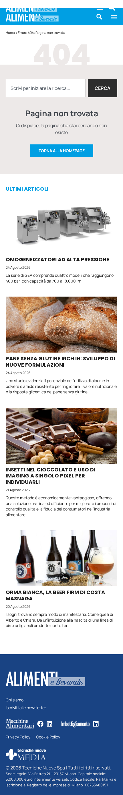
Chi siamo (14, 700)
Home (10, 32)
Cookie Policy (48, 737)
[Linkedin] (49, 724)
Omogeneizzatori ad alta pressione (57, 259)
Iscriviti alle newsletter (26, 707)
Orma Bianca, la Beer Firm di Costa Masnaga (55, 595)
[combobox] (46, 88)
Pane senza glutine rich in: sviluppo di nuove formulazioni (60, 361)
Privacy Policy (18, 737)
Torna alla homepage (62, 150)
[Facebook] (40, 724)
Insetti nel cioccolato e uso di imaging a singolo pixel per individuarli (50, 475)
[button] (99, 16)
